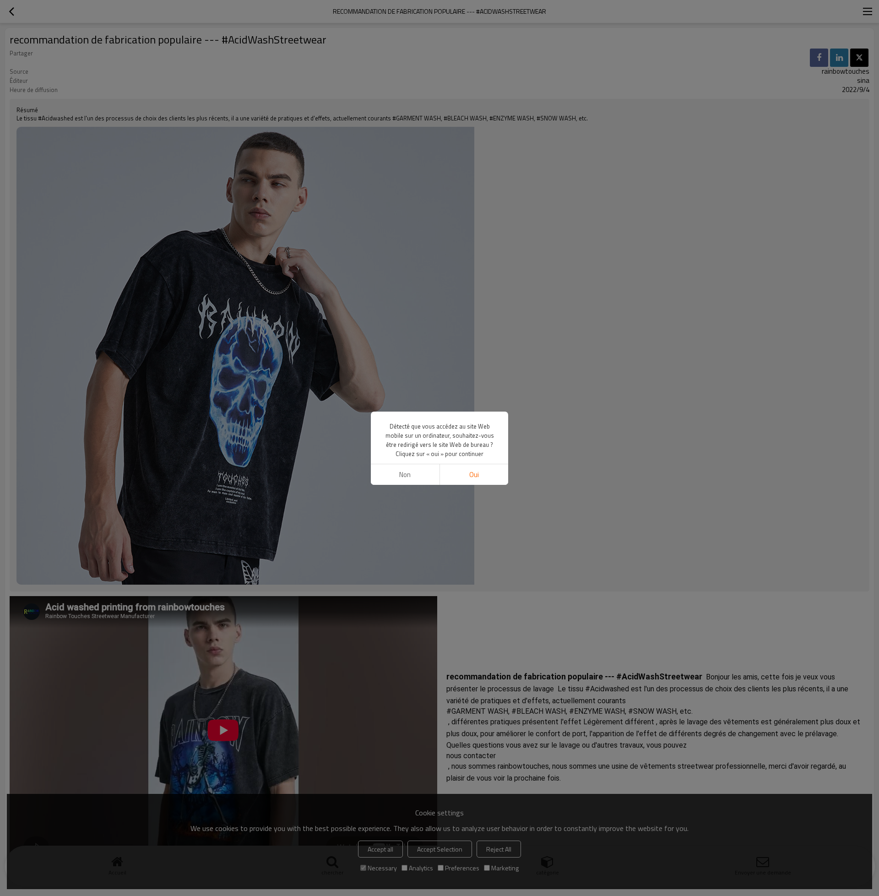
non (405, 474)
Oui (474, 474)
